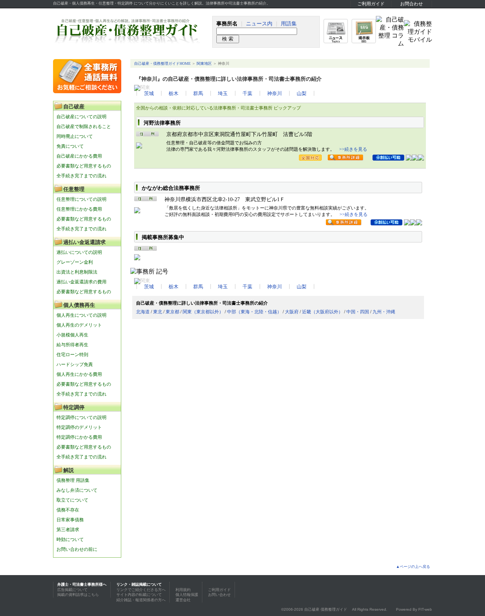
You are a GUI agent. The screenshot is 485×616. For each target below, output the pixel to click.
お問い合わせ (219, 595)
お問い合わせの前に (76, 549)
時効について (70, 539)
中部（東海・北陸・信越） (254, 311)
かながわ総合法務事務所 (171, 188)
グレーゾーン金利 (74, 262)
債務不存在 (67, 510)
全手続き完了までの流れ (81, 175)
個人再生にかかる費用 (79, 374)
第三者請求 (67, 529)
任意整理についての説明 (81, 199)
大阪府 (292, 311)
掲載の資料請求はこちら (78, 595)
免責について (70, 146)
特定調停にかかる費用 (79, 437)
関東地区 (204, 63)
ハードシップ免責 (74, 364)
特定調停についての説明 (81, 417)
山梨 (302, 93)
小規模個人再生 (72, 335)
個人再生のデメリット (79, 325)
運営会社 (183, 600)
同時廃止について (74, 136)
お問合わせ (411, 3)
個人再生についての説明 (81, 315)
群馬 (198, 93)
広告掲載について (72, 590)
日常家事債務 (70, 519)
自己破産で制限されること (83, 126)
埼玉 (223, 93)
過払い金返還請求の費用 (81, 282)
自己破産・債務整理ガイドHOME (162, 63)
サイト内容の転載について (139, 595)
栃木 (173, 93)
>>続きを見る (353, 149)
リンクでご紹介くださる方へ (141, 590)
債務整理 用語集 (72, 480)
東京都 (172, 311)
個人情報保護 (186, 595)
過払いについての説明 (79, 252)
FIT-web (425, 609)
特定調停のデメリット (79, 427)
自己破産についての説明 (81, 116)
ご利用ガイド (371, 3)
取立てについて (72, 500)
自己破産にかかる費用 (79, 156)
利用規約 (183, 590)
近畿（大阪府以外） (322, 311)
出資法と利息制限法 (76, 272)
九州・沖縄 (383, 311)
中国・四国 (357, 311)
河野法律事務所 (162, 123)
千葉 (247, 93)
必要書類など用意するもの (83, 166)
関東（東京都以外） (203, 311)
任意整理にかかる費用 (79, 209)
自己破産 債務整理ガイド (325, 609)
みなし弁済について (76, 490)
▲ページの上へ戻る (413, 566)
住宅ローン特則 (72, 354)
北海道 (143, 311)
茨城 (149, 93)
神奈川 (274, 93)
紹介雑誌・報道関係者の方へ (141, 600)
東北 (157, 311)
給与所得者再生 (72, 344)
